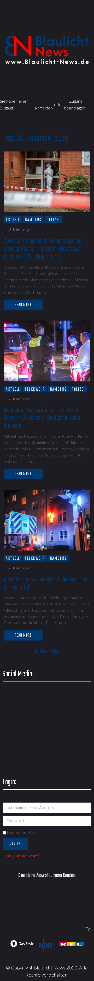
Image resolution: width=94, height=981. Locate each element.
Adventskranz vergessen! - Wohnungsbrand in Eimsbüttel (45, 583)
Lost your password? (21, 855)
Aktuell (13, 220)
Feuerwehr (35, 389)
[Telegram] (88, 25)
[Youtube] (58, 25)
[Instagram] (73, 25)
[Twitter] (43, 25)
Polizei (53, 220)
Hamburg (33, 220)
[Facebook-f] (29, 25)
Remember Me (20, 832)
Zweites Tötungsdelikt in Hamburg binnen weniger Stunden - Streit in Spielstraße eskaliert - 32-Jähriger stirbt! (44, 249)
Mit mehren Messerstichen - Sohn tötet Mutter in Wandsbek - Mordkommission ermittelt (42, 418)
